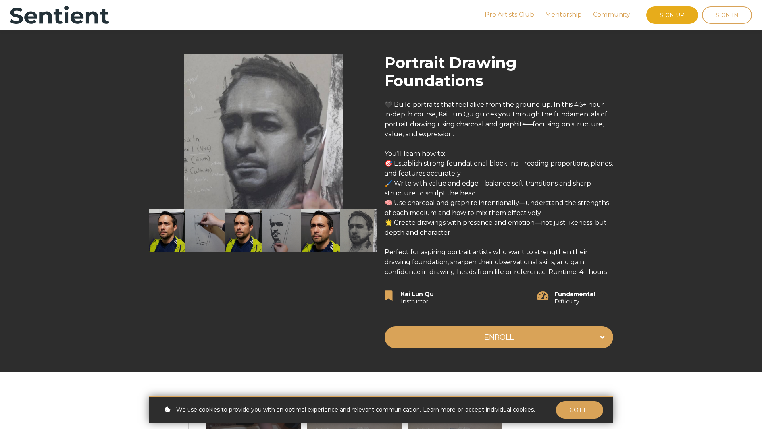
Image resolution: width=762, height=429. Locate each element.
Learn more (439, 409)
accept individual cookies (499, 409)
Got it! (580, 410)
